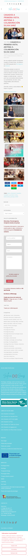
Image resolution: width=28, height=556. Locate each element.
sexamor (12, 350)
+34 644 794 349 (20, 1)
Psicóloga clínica (5, 465)
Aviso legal (3, 441)
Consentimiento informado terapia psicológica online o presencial (13, 487)
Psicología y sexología (9, 340)
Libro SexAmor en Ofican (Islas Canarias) (11, 430)
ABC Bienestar (7, 315)
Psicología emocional (9, 333)
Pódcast (16, 344)
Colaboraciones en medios (13, 56)
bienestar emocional (9, 317)
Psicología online (5, 473)
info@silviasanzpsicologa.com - (10, 1)
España (14, 319)
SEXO (16, 197)
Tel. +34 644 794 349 (6, 513)
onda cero (15, 323)
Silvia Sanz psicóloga (9, 358)
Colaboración (17, 317)
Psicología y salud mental (10, 337)
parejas (12, 197)
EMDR (2, 479)
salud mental (18, 348)
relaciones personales (9, 348)
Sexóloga (3, 468)
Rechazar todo (14, 553)
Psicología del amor (8, 327)
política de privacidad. (11, 276)
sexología (20, 350)
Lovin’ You (19, 319)
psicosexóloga (18, 340)
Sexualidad (15, 352)
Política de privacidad (6, 443)
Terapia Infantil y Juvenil (7, 476)
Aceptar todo (14, 545)
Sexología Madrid (8, 352)
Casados (18, 193)
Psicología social (8, 335)
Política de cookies (5, 446)
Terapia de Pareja (5, 471)
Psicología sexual (18, 333)
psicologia (14, 325)
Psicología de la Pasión (9, 329)
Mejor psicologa (11, 321)
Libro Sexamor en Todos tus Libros (10, 424)
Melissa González (8, 323)
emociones (7, 197)
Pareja (19, 323)
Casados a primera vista (11, 195)
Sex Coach (3, 484)
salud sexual (7, 350)
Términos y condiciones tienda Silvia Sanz (11, 448)
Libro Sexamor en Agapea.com (9, 427)
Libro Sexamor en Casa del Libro (9, 416)
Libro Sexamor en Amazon (7, 414)
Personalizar (14, 549)
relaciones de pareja (9, 346)
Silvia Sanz (6, 57)
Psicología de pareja (9, 331)
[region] (14, 543)
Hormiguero (19, 64)
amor (8, 193)
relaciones (21, 344)
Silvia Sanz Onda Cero (9, 356)
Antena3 (13, 193)
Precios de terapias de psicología (9, 491)
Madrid (5, 321)
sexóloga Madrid (8, 354)
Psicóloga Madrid (13, 342)
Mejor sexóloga (19, 321)
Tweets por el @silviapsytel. (11, 308)
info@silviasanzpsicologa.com (8, 511)
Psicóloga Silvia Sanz (9, 344)
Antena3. (7, 66)
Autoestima (16, 315)
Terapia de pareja (18, 358)
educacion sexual (8, 319)
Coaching (3, 481)
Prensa (9, 325)
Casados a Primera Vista (10, 91)
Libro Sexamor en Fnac (7, 422)
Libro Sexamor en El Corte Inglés (9, 419)
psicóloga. (6, 342)
